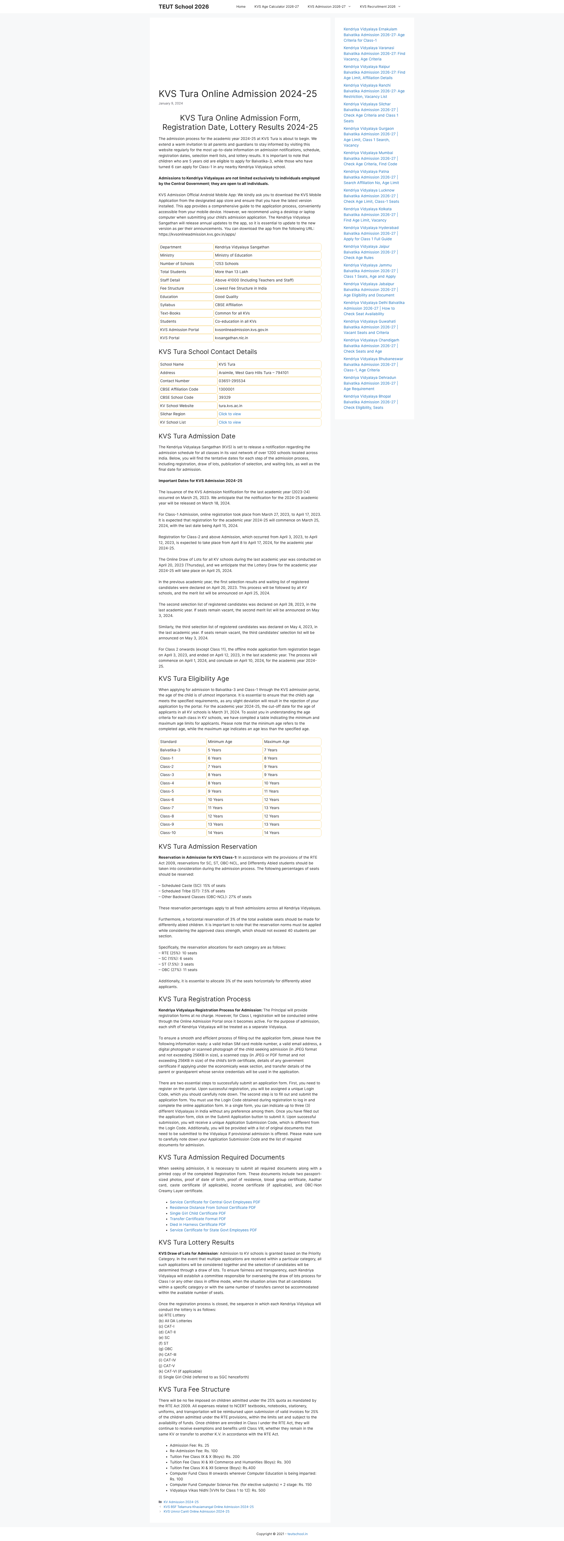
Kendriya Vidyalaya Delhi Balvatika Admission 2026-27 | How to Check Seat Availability (374, 308)
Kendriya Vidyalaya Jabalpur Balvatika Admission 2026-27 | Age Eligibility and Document (371, 289)
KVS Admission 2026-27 (327, 6)
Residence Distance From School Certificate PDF (213, 1207)
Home (241, 6)
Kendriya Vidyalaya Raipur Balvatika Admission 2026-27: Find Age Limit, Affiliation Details (374, 72)
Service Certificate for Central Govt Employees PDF (215, 1202)
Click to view (230, 414)
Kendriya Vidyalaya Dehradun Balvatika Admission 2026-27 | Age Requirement (371, 383)
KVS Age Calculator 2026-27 (276, 6)
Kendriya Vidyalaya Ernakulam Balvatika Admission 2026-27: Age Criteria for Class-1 (374, 35)
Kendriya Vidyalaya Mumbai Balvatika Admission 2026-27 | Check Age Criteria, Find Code (371, 158)
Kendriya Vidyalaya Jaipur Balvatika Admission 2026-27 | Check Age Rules (371, 252)
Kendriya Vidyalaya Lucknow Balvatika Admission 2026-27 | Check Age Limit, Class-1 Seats (371, 196)
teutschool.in (298, 1534)
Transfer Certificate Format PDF (198, 1219)
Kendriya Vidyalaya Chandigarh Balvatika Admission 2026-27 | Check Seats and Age (371, 346)
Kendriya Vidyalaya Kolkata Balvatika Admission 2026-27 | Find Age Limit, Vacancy (371, 214)
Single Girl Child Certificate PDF (198, 1213)
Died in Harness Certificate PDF (198, 1224)
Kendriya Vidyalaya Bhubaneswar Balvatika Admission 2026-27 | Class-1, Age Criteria (373, 364)
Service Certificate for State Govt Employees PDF (213, 1230)
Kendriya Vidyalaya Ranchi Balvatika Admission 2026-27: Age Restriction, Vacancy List (374, 91)
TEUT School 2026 (184, 6)
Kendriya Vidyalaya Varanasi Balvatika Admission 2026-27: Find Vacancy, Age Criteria (374, 53)
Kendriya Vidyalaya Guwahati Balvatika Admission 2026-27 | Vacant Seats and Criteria (371, 327)
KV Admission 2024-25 (181, 1502)
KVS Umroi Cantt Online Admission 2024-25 (197, 1511)
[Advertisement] (240, 57)
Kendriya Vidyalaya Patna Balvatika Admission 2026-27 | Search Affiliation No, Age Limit (371, 177)
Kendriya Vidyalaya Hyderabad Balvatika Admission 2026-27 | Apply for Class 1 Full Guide (371, 233)
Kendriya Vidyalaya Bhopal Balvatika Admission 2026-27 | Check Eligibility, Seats (371, 402)
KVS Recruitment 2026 (377, 6)
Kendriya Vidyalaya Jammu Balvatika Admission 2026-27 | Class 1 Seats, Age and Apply (371, 271)
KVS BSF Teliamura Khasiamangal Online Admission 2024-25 (209, 1507)
